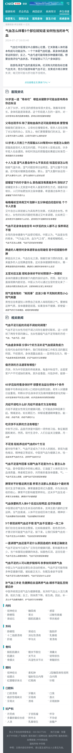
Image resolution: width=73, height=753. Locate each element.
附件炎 (32, 717)
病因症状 (37, 11)
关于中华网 (12, 735)
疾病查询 (64, 18)
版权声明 (53, 735)
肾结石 (11, 618)
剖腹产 (53, 721)
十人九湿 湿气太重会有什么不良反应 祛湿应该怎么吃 (36, 162)
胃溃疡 (53, 639)
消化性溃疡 (34, 635)
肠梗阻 (11, 614)
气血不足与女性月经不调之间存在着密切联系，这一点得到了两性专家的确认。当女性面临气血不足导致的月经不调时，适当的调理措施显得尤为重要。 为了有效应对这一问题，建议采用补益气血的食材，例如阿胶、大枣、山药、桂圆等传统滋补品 (36, 332)
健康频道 (9, 24)
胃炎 (30, 614)
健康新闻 (10, 11)
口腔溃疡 (12, 693)
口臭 (51, 693)
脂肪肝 (53, 631)
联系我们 (33, 735)
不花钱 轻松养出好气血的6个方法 (25, 444)
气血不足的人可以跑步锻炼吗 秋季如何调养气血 (33, 563)
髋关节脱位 (34, 652)
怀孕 (51, 714)
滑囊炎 (53, 652)
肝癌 (9, 639)
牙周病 (32, 697)
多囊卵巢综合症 (16, 717)
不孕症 (53, 717)
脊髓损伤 (54, 660)
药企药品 (24, 11)
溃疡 (30, 701)
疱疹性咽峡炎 (14, 697)
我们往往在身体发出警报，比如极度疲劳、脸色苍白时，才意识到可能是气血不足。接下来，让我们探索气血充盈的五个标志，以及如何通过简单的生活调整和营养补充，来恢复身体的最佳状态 (36, 530)
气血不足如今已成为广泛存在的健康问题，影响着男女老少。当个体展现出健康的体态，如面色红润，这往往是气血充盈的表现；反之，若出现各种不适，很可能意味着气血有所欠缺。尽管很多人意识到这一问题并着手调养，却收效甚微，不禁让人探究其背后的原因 (36, 550)
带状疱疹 (54, 618)
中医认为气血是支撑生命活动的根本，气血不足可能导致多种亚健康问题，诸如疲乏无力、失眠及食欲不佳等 (36, 569)
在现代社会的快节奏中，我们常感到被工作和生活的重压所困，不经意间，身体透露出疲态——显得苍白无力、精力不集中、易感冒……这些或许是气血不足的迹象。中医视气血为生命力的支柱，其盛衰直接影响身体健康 (37, 351)
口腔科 (10, 688)
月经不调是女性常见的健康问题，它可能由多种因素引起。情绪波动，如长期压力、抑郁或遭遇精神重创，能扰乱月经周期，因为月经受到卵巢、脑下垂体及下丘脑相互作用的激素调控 (36, 411)
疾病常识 (51, 11)
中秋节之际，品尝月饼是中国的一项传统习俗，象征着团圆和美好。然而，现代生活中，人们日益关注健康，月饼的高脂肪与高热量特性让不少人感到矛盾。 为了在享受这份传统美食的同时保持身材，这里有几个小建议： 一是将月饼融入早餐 (36, 431)
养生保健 (64, 11)
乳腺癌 (53, 635)
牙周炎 (11, 701)
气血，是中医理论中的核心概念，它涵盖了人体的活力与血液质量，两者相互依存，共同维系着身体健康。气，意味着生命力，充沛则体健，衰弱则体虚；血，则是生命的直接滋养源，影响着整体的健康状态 (36, 470)
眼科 (8, 667)
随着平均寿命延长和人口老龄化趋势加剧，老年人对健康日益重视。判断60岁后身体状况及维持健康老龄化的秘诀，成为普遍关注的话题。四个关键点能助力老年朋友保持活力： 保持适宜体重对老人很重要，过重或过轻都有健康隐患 (36, 391)
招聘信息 (43, 735)
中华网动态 (42, 739)
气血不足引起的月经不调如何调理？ (26, 325)
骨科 (8, 647)
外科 (8, 626)
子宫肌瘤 (33, 714)
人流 (9, 721)
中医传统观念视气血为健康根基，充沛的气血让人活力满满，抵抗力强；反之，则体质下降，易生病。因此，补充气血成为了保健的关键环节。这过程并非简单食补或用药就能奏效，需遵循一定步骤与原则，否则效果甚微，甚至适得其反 (36, 593)
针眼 (51, 680)
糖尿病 (32, 610)
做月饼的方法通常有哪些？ (21, 365)
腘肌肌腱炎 (34, 618)
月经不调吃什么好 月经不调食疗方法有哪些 (31, 404)
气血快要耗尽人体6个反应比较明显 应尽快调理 (33, 503)
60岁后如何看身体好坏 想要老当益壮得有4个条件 (34, 384)
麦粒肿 (32, 672)
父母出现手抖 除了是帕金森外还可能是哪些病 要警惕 (36, 123)
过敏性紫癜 (55, 614)
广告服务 (23, 735)
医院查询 (37, 18)
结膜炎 (11, 676)
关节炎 (32, 656)
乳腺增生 (33, 721)
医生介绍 (51, 18)
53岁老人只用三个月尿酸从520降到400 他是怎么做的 (37, 143)
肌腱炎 (11, 656)
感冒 (51, 610)
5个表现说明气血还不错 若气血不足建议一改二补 (34, 523)
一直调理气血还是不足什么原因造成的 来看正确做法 (36, 543)
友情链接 (31, 739)
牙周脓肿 (54, 701)
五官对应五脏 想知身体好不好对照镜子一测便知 (33, 273)
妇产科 (10, 709)
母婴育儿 (10, 18)
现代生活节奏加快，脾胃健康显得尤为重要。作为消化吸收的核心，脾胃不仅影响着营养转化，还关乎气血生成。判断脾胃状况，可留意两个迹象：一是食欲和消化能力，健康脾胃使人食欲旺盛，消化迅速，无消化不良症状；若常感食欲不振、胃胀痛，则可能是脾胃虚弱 (36, 490)
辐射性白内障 (35, 676)
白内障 (53, 676)
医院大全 (24, 18)
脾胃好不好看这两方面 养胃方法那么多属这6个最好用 (37, 483)
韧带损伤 (54, 656)
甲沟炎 (32, 639)
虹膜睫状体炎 (14, 680)
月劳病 (11, 714)
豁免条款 (63, 735)
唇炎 (51, 697)
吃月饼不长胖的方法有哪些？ (22, 424)
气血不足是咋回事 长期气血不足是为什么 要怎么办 (35, 464)
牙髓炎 (32, 693)
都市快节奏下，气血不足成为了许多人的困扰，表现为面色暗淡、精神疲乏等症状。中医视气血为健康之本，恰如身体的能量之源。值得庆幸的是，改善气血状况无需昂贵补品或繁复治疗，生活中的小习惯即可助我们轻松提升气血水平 (36, 451)
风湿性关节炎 (35, 660)
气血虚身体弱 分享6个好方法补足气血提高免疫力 (34, 345)
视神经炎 (12, 610)
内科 (8, 605)
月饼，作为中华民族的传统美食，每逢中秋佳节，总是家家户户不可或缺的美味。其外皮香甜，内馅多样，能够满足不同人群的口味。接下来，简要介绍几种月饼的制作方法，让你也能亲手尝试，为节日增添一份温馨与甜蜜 (36, 371)
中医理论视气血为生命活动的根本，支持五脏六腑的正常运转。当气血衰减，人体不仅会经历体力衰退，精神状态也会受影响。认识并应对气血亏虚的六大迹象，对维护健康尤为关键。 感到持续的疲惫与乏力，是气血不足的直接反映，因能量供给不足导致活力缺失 (36, 510)
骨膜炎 (11, 660)
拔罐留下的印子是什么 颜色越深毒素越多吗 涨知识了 (36, 182)
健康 (25, 3)
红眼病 (32, 680)
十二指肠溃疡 (14, 635)
